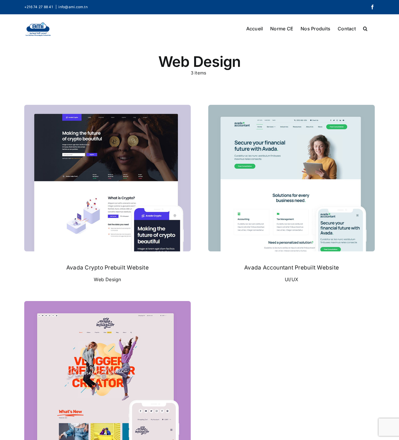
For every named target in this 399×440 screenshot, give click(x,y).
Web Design (107, 279)
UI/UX (291, 279)
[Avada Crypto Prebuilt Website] (107, 109)
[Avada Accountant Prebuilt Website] (291, 109)
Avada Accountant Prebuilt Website (291, 267)
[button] (365, 28)
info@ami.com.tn (73, 7)
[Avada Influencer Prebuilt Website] (107, 305)
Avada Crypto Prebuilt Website (107, 267)
